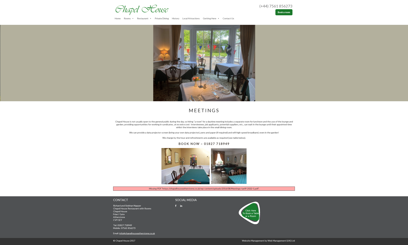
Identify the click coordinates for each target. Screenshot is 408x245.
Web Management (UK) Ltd (281, 240)
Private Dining (162, 18)
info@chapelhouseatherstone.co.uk (137, 233)
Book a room (284, 12)
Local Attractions (191, 18)
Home (118, 18)
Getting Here (209, 18)
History (175, 18)
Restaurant (142, 18)
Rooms (127, 18)
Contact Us (228, 18)
